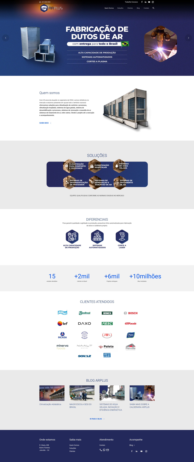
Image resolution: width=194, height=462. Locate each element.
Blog (132, 445)
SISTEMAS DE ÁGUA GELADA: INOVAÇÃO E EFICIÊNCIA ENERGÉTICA (111, 407)
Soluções (72, 448)
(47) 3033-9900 (46, 2)
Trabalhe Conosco (131, 2)
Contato (102, 445)
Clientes (72, 451)
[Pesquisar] (153, 8)
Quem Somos (74, 445)
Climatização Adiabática (50, 404)
